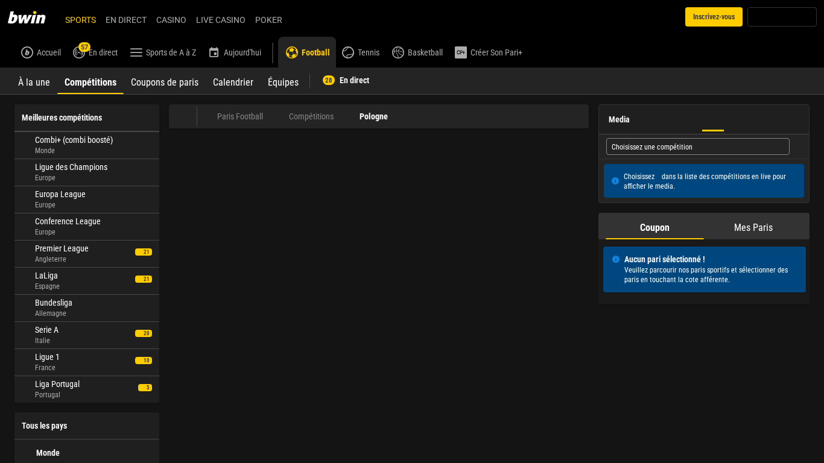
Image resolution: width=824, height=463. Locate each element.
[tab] (34, 81)
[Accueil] (33, 17)
